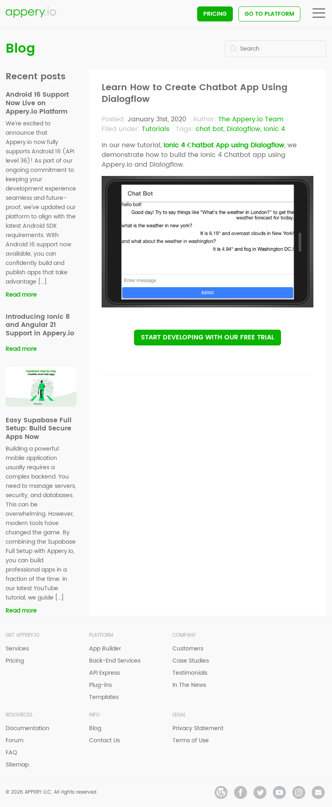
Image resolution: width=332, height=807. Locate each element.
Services (17, 648)
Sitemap (17, 764)
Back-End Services (114, 660)
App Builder (105, 648)
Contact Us (104, 740)
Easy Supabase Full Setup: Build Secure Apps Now (39, 429)
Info (94, 715)
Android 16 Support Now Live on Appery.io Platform (37, 103)
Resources (19, 715)
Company (184, 635)
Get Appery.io (22, 635)
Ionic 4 (274, 129)
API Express (104, 673)
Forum (14, 740)
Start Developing (207, 337)
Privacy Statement (197, 728)
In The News (189, 685)
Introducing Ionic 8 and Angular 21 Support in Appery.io (40, 325)
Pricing (215, 14)
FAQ (11, 752)
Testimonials (189, 673)
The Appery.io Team (250, 119)
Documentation (27, 728)
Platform (101, 635)
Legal (179, 715)
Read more (21, 294)
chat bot (209, 129)
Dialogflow (243, 129)
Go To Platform (269, 14)
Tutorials (155, 129)
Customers (187, 648)
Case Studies (190, 660)
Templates (104, 697)
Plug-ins (100, 685)
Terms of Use (190, 740)
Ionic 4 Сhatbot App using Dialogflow (224, 145)
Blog (20, 48)
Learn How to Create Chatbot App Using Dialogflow (194, 93)
